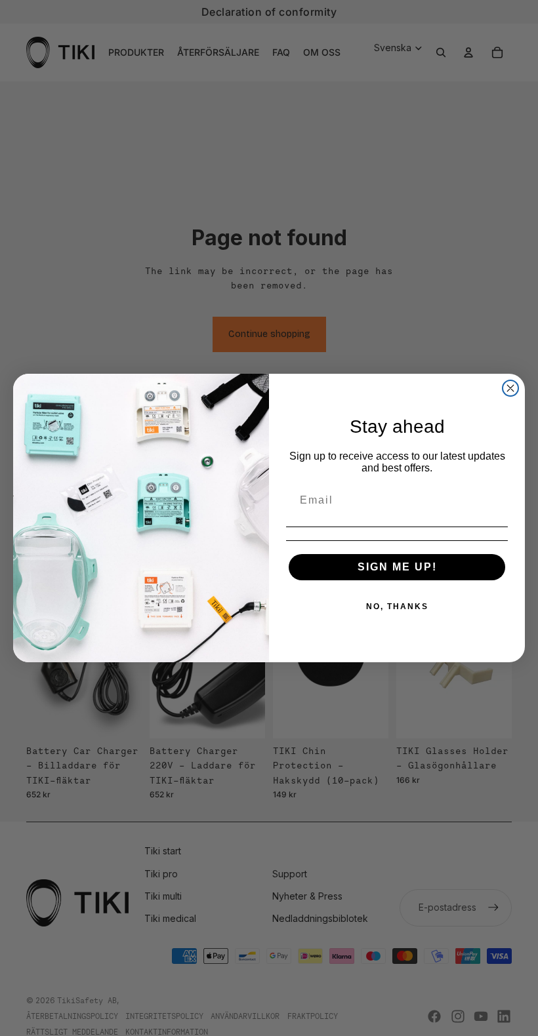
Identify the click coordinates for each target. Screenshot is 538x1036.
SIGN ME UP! (397, 566)
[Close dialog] (510, 388)
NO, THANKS (397, 606)
